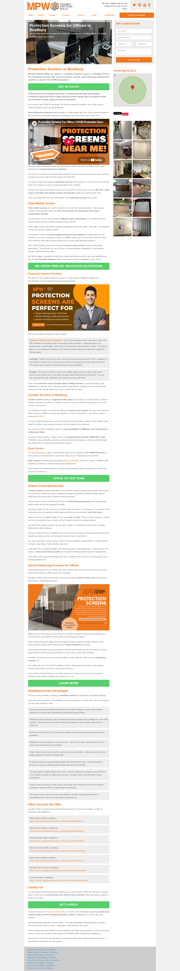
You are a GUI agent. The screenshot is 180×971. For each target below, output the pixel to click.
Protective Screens (136, 15)
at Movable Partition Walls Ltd (55, 912)
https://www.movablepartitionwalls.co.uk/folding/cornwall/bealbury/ (57, 841)
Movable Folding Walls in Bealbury (42, 957)
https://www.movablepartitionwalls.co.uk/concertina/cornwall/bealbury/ (59, 880)
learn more (69, 683)
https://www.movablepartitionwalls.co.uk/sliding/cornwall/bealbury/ (57, 831)
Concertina (109, 15)
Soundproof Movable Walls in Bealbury (44, 960)
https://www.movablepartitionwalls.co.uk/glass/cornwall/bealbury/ (56, 861)
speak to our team (68, 478)
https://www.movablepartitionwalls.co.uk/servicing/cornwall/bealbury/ (58, 870)
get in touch (68, 86)
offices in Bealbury (71, 460)
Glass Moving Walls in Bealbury (41, 963)
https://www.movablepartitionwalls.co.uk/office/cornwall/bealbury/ (57, 821)
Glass (93, 15)
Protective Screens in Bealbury (40, 968)
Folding (65, 15)
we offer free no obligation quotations (69, 266)
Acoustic (81, 15)
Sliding (53, 15)
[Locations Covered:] (27, 2)
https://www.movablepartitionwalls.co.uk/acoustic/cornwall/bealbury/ (58, 851)
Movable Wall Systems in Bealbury (42, 950)
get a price (68, 904)
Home (30, 15)
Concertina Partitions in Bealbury (41, 965)
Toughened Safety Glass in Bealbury (45, 340)
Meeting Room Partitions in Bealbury (43, 952)
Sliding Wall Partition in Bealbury (41, 955)
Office (40, 15)
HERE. (41, 416)
